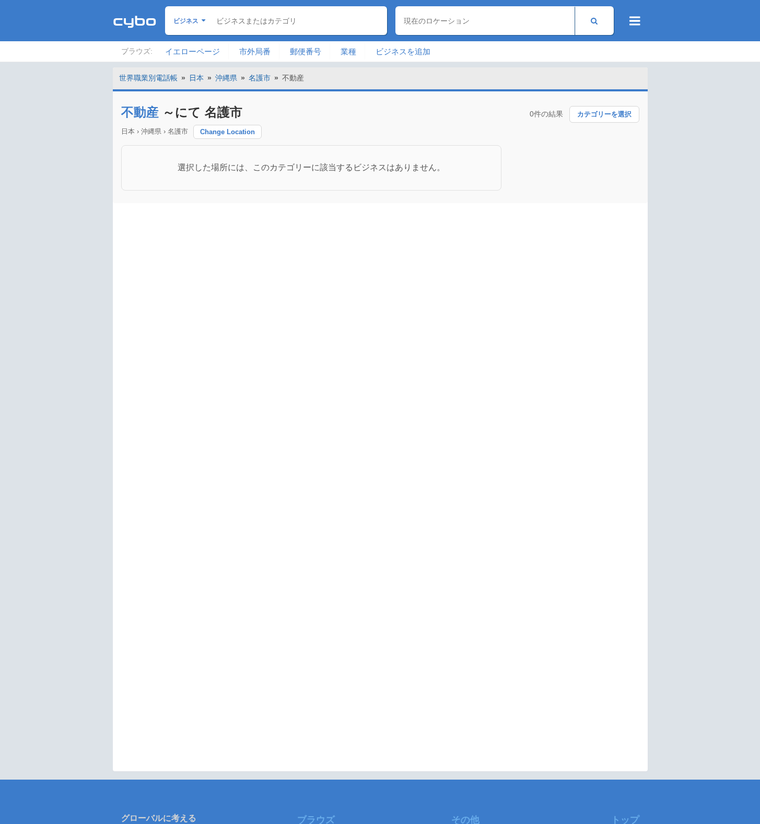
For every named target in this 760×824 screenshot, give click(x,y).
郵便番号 (305, 51)
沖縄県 (226, 78)
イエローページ (192, 51)
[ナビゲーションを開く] (635, 20)
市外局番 (255, 51)
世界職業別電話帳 (148, 78)
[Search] (594, 20)
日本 (196, 78)
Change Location (227, 132)
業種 (348, 51)
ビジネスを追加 (403, 51)
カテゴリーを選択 (604, 114)
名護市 (260, 78)
